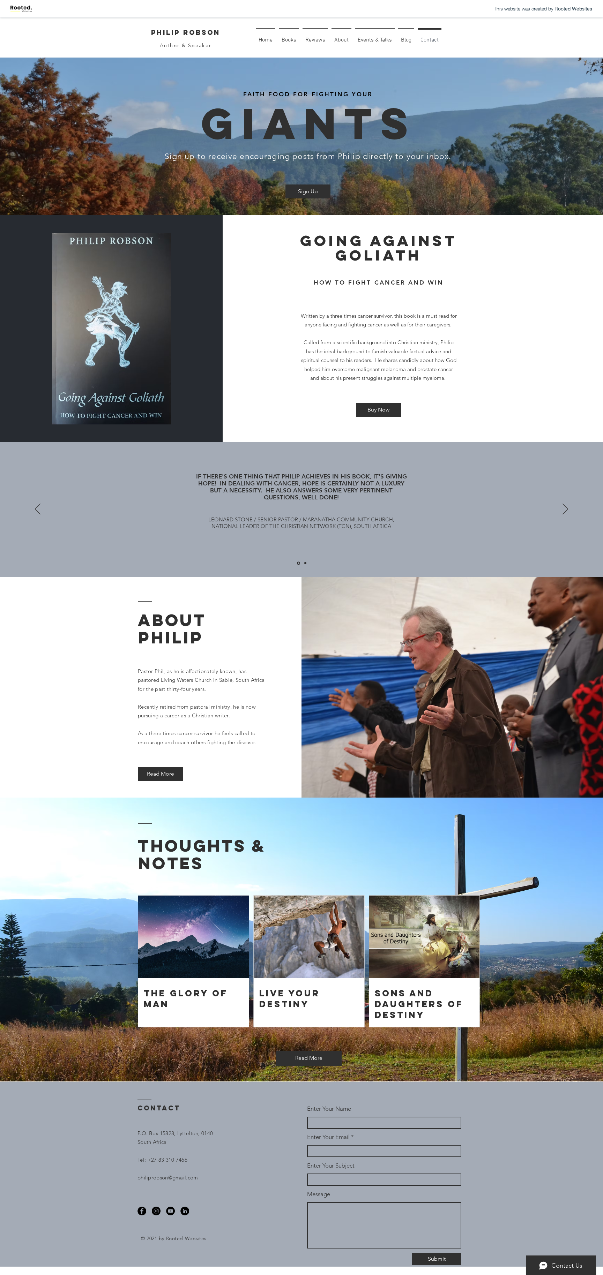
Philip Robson (185, 32)
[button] (307, 191)
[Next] (565, 509)
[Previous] (37, 509)
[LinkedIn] (184, 1211)
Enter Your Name (329, 1109)
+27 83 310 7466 (168, 1159)
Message (318, 1194)
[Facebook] (141, 1211)
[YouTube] (170, 1211)
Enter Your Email (328, 1137)
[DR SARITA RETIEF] (305, 563)
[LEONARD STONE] (298, 563)
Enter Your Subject (331, 1166)
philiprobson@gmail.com (167, 1177)
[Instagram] (156, 1211)
